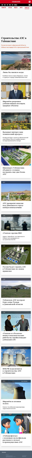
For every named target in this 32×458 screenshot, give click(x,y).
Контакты (4, 452)
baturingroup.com (9, 456)
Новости (4, 7)
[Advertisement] (16, 23)
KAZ (2, 5)
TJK (7, 5)
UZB (12, 5)
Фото (21, 7)
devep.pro (24, 456)
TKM (10, 5)
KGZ (5, 5)
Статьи (10, 7)
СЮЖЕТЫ (27, 7)
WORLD (15, 5)
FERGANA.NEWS (16, 2)
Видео (15, 7)
